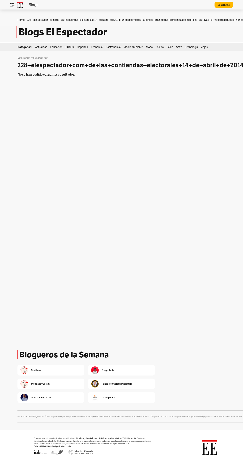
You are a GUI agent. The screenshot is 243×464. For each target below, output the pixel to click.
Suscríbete (224, 4)
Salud (170, 47)
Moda (149, 47)
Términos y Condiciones (86, 438)
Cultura (69, 47)
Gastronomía (113, 47)
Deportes (82, 47)
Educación (56, 47)
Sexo (179, 47)
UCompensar (108, 397)
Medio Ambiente (133, 47)
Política (160, 47)
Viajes (204, 47)
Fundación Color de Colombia (117, 383)
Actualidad (41, 47)
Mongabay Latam (40, 383)
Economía (97, 47)
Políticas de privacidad (109, 438)
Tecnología (191, 47)
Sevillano (36, 370)
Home (21, 20)
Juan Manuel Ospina (41, 397)
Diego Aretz (108, 370)
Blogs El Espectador (63, 32)
